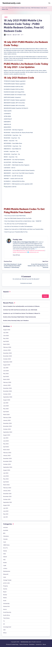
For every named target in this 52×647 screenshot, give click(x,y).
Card (4, 542)
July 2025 (5, 367)
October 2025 (7, 359)
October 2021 (6, 499)
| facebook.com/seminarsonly (36, 250)
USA (4, 630)
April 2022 (6, 482)
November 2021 (7, 496)
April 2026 (6, 341)
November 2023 (7, 426)
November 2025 (7, 356)
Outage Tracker (7, 580)
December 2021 (7, 493)
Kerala (5, 562)
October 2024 (7, 394)
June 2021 (5, 511)
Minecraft (5, 574)
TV (4, 621)
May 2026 (6, 338)
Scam (4, 600)
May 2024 (6, 408)
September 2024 (7, 397)
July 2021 (5, 508)
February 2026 (7, 347)
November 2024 (7, 391)
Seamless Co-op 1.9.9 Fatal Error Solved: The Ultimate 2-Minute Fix (21, 313)
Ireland (5, 556)
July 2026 (5, 332)
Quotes (5, 589)
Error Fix (5, 548)
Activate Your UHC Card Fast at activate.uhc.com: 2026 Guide (20, 310)
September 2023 (7, 432)
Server (5, 609)
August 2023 (6, 435)
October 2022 (7, 464)
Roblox (5, 597)
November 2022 (7, 461)
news (6, 7)
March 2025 (6, 379)
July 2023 (5, 438)
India (4, 553)
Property (5, 586)
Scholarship (6, 603)
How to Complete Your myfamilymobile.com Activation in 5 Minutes (21, 306)
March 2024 (6, 414)
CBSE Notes (6, 545)
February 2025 (7, 382)
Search (6, 292)
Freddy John (17, 239)
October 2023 (7, 429)
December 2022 (7, 458)
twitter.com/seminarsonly (20, 252)
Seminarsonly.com (11, 3)
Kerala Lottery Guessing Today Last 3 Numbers (16, 320)
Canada (5, 539)
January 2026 (7, 350)
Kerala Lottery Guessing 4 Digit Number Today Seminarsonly (19, 317)
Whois (4, 632)
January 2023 (7, 455)
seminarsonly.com (34, 252)
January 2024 (7, 420)
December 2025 (7, 353)
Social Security (7, 612)
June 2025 (6, 370)
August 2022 (6, 470)
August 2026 (6, 329)
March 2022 (6, 484)
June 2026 (6, 335)
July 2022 (5, 473)
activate (5, 527)
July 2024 (5, 403)
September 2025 (7, 362)
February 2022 (7, 487)
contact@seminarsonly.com (20, 250)
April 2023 (6, 446)
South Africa (6, 615)
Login (4, 565)
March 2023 (6, 449)
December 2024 (7, 388)
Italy (4, 559)
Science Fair (6, 606)
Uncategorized (7, 627)
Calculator (6, 536)
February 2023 (7, 452)
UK (4, 624)
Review (5, 594)
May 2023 (6, 443)
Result (4, 592)
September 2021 (7, 502)
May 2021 (5, 514)
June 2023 (6, 441)
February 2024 (7, 417)
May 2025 (6, 373)
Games (5, 551)
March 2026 (6, 344)
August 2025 (6, 365)
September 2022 (7, 467)
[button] (16, 255)
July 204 (5, 517)
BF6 (4, 533)
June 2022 (6, 476)
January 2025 (7, 385)
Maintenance (6, 571)
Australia (5, 530)
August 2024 (6, 400)
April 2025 (6, 376)
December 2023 (7, 423)
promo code (6, 583)
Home (3, 7)
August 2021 (6, 505)
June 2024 (6, 405)
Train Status (6, 618)
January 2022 (7, 490)
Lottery (5, 568)
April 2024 (6, 411)
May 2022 (6, 479)
